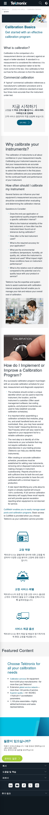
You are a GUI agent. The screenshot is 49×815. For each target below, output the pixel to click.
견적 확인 (23, 122)
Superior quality (16, 692)
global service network (28, 687)
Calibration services (18, 678)
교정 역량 (24, 549)
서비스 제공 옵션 (24, 628)
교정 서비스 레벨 (24, 589)
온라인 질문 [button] (11, 758)
